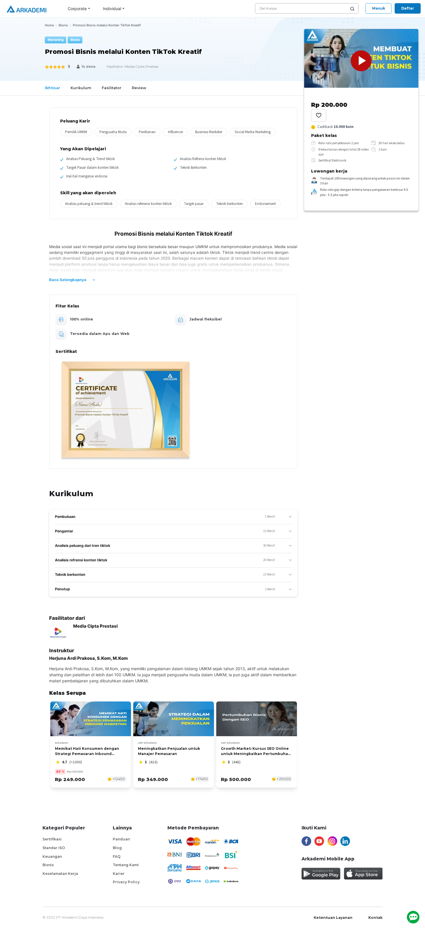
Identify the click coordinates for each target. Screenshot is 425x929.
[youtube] (319, 841)
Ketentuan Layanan (333, 917)
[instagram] (332, 841)
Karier (119, 873)
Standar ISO (53, 848)
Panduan (121, 839)
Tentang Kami (126, 865)
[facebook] (306, 841)
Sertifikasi (52, 839)
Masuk (378, 8)
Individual (112, 8)
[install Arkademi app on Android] (321, 873)
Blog (117, 848)
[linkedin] (345, 841)
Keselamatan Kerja (60, 873)
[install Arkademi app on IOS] (363, 873)
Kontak (375, 917)
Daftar (407, 8)
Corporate (77, 8)
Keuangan (52, 856)
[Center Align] (318, 115)
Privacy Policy (126, 882)
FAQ (117, 856)
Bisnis (48, 865)
